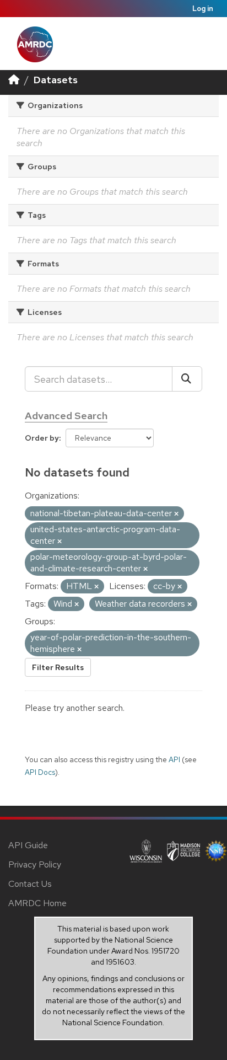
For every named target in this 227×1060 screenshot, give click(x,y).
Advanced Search (66, 415)
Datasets (56, 79)
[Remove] (176, 514)
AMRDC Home (37, 903)
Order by (42, 438)
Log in (202, 8)
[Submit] (187, 379)
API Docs (40, 772)
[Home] (13, 79)
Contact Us (30, 884)
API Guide (28, 845)
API (174, 759)
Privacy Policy (34, 864)
